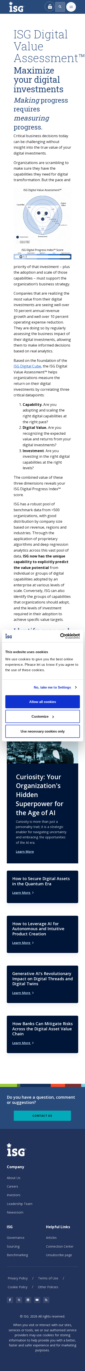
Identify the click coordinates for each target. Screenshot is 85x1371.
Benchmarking (17, 1255)
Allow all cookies (42, 701)
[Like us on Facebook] (10, 1300)
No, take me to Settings (52, 687)
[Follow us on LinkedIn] (28, 1300)
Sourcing (13, 1246)
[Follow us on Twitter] (19, 1300)
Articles (51, 1237)
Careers (12, 1186)
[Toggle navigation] (71, 7)
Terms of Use (48, 1278)
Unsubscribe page (59, 1255)
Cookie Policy (17, 1287)
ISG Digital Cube (27, 366)
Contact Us (42, 1116)
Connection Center (59, 1246)
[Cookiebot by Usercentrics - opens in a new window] (60, 636)
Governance (15, 1237)
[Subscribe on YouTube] (37, 1300)
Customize (40, 716)
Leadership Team (19, 1204)
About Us (13, 1178)
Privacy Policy (18, 1278)
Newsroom (15, 1212)
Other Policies (48, 1287)
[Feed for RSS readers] (46, 1300)
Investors (13, 1195)
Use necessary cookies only (43, 731)
